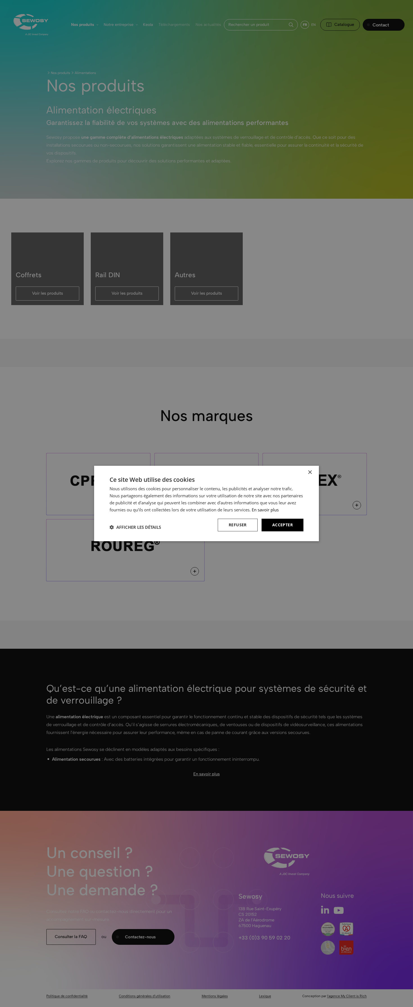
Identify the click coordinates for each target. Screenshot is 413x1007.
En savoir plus (265, 510)
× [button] (310, 472)
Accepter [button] (282, 524)
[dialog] (206, 503)
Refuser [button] (238, 524)
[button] (135, 527)
